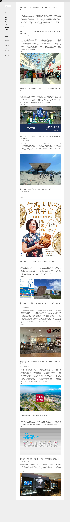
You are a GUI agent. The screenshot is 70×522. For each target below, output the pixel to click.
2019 (6, 48)
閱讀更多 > (22, 26)
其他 (6, 26)
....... (21, 194)
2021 (6, 45)
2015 (6, 55)
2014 (6, 57)
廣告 (6, 24)
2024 (6, 40)
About (9, 1)
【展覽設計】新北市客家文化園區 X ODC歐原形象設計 (36, 189)
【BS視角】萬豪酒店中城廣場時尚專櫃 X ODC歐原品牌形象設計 (39, 459)
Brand (13, 1)
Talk (38, 1)
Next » (42, 499)
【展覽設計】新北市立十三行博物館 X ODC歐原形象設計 (37, 261)
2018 (6, 50)
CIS (16, 1)
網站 (6, 19)
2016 (6, 53)
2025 (6, 38)
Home (5, 1)
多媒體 (6, 29)
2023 (6, 42)
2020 (6, 47)
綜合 (6, 22)
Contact (42, 1)
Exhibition (21, 1)
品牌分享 (7, 27)
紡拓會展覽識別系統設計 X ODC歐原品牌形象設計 (35, 416)
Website (26, 1)
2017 (6, 52)
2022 (6, 43)
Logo (34, 1)
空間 (6, 21)
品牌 (6, 17)
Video (31, 1)
